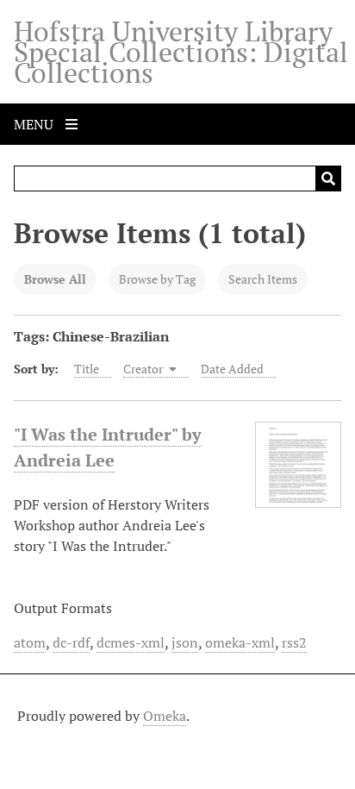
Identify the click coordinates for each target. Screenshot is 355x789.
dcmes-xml (131, 642)
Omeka (164, 715)
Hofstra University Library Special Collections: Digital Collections (181, 52)
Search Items (262, 279)
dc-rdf (71, 642)
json (184, 642)
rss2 (294, 642)
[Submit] (328, 178)
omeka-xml (240, 642)
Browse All (55, 279)
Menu (35, 124)
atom (30, 642)
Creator (144, 368)
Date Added (232, 368)
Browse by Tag (157, 279)
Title (86, 368)
